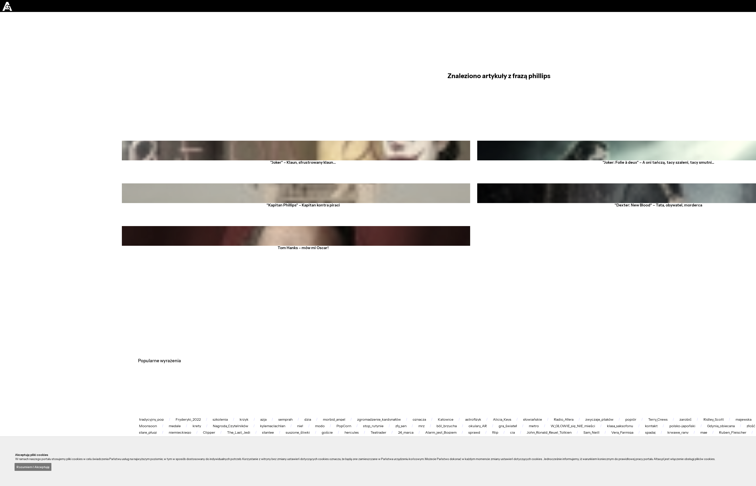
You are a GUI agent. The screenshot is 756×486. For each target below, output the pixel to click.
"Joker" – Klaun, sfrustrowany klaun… (300, 187)
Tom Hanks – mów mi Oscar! (299, 300)
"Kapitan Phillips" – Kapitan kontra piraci (300, 244)
